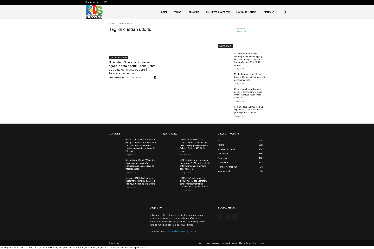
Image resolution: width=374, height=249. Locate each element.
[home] (156, 12)
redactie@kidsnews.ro (176, 231)
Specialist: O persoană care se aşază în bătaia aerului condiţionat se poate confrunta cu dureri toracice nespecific (132, 68)
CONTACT (194, 231)
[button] (284, 12)
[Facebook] (220, 217)
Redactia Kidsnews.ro (118, 77)
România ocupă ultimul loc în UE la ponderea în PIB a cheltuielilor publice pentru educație (248, 110)
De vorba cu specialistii (118, 57)
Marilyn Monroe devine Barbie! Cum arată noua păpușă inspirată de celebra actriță (249, 77)
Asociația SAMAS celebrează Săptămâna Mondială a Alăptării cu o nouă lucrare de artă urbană (140, 181)
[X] (235, 217)
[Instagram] (228, 217)
